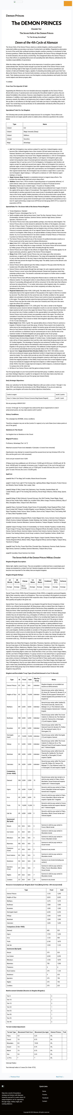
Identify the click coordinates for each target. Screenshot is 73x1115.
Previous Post (14, 1077)
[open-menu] (68, 3)
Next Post (60, 1077)
